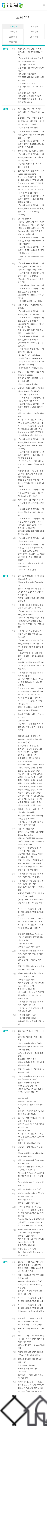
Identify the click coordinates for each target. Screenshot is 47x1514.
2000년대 (13, 31)
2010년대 (34, 26)
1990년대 (34, 31)
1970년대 (34, 36)
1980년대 (13, 36)
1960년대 (13, 42)
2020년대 (13, 26)
